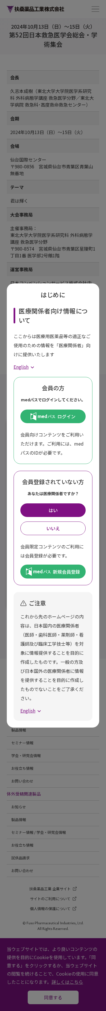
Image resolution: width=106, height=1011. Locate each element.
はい (53, 510)
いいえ (53, 528)
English (21, 366)
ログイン (66, 416)
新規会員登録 (66, 571)
